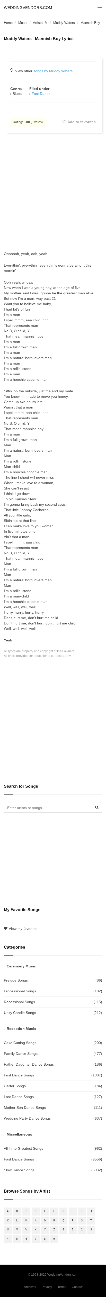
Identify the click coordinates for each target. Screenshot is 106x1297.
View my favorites (23, 929)
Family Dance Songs (53, 1053)
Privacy (47, 1287)
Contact (77, 1287)
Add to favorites (81, 122)
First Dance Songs (53, 1075)
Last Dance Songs (53, 1097)
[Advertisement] (53, 192)
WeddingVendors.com (28, 7)
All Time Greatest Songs (53, 1148)
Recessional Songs (53, 1002)
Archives (30, 1287)
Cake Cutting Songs (53, 1043)
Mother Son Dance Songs (53, 1107)
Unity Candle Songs (53, 1013)
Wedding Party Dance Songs (53, 1118)
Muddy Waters (64, 23)
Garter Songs (53, 1086)
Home (8, 23)
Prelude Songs (53, 980)
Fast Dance (41, 94)
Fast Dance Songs (53, 1159)
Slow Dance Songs (53, 1170)
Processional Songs (53, 991)
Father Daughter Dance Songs (53, 1064)
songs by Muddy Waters (53, 71)
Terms (62, 1287)
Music (22, 23)
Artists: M (40, 23)
